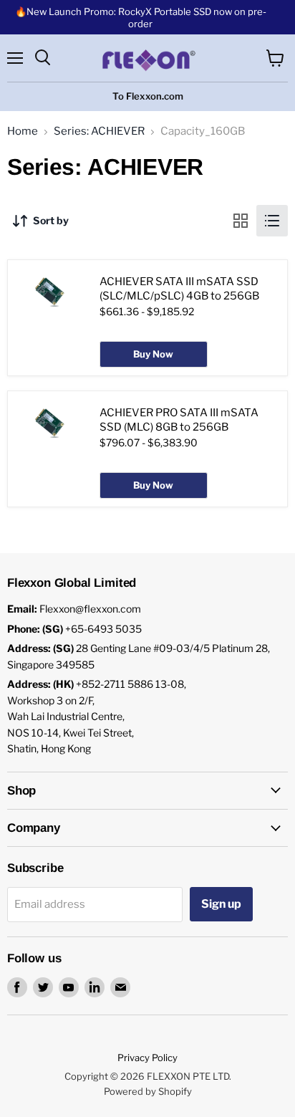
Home (22, 131)
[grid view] (240, 220)
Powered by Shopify (148, 1091)
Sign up (221, 904)
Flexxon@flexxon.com (90, 609)
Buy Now (153, 354)
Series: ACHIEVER (99, 131)
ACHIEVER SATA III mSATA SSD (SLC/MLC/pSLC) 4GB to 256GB (179, 288)
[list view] (272, 220)
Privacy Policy (147, 1057)
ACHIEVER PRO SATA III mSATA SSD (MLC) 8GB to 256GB (179, 419)
